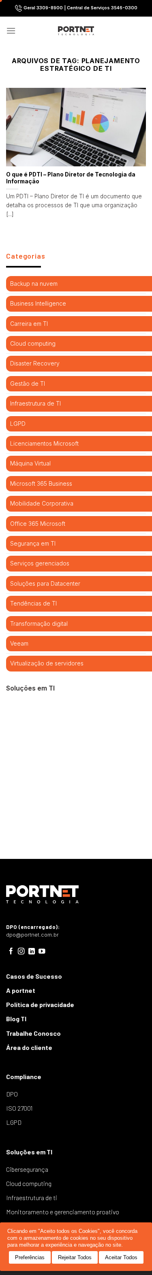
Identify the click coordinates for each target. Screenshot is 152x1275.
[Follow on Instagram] (21, 951)
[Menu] (11, 30)
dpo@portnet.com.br (32, 935)
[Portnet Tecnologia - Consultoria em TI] (76, 31)
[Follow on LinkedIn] (31, 951)
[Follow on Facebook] (11, 951)
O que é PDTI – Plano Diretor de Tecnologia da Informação (70, 178)
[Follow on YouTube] (42, 951)
